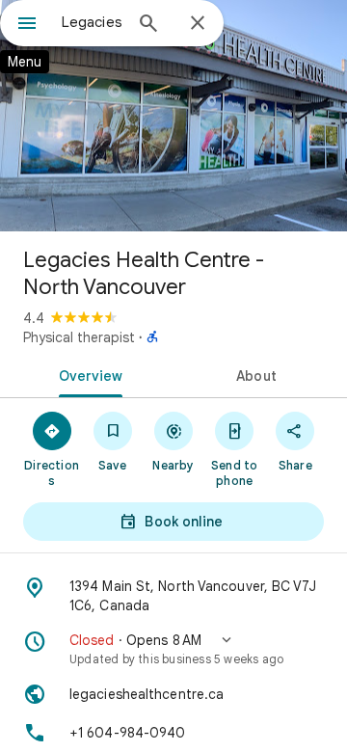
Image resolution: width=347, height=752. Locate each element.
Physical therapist (79, 337)
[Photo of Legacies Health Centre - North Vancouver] (173, 115)
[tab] (87, 374)
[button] (173, 649)
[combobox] (91, 22)
